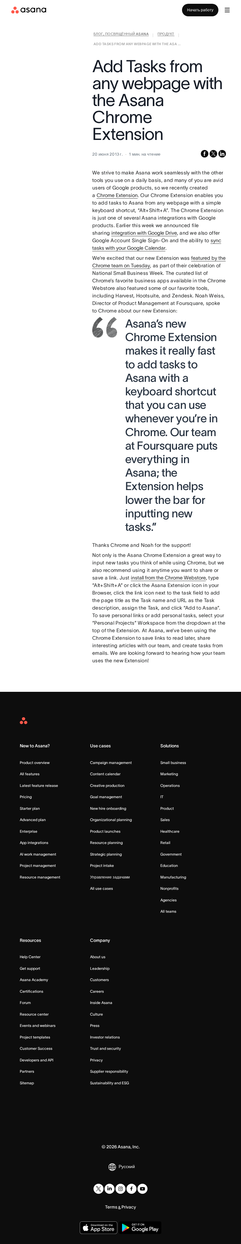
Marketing (169, 774)
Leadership (100, 968)
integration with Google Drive (144, 233)
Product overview (35, 763)
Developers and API (36, 1060)
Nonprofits (169, 888)
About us (97, 957)
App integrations (34, 843)
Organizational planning (111, 820)
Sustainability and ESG (109, 1083)
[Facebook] (131, 1189)
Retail (165, 843)
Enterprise (28, 831)
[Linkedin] (109, 1189)
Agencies (168, 900)
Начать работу (200, 10)
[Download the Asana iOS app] (98, 1227)
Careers (97, 991)
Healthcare (169, 831)
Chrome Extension (117, 195)
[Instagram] (120, 1189)
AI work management (38, 854)
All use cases (101, 888)
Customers (99, 980)
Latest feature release (39, 785)
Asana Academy (34, 980)
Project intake (102, 865)
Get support (30, 968)
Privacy (96, 1060)
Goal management (106, 797)
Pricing (26, 797)
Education (169, 865)
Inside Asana (101, 1003)
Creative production (107, 785)
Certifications (31, 991)
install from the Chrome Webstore (168, 577)
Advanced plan (33, 820)
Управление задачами (110, 877)
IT (161, 797)
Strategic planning (106, 854)
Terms (111, 1206)
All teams (168, 911)
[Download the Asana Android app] (140, 1227)
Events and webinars (38, 1025)
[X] (99, 1189)
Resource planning (106, 843)
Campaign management (111, 763)
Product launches (105, 831)
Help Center (30, 957)
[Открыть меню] (227, 10)
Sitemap (27, 1083)
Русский (127, 1166)
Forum (25, 1003)
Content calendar (105, 774)
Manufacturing (173, 877)
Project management (38, 865)
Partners (27, 1071)
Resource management (40, 877)
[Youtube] (142, 1189)
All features (30, 774)
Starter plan (30, 808)
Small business (173, 763)
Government (171, 854)
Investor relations (105, 1037)
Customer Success (36, 1048)
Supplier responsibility (109, 1071)
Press (94, 1025)
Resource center (34, 1014)
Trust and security (105, 1048)
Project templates (35, 1037)
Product (167, 808)
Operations (170, 785)
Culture (96, 1014)
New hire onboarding (108, 808)
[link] (121, 35)
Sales (165, 820)
